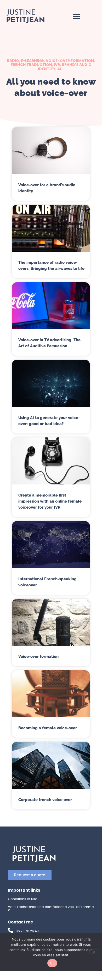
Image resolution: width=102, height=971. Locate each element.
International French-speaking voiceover (47, 582)
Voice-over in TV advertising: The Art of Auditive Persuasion (49, 343)
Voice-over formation (38, 656)
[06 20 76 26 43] (10, 930)
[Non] (93, 951)
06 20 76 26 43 (27, 931)
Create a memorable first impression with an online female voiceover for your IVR (50, 501)
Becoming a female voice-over (47, 728)
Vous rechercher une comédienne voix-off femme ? (51, 908)
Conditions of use (22, 898)
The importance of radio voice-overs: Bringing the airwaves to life (51, 265)
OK (52, 963)
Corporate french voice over (45, 799)
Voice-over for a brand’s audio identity (46, 188)
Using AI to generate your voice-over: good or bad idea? (49, 420)
